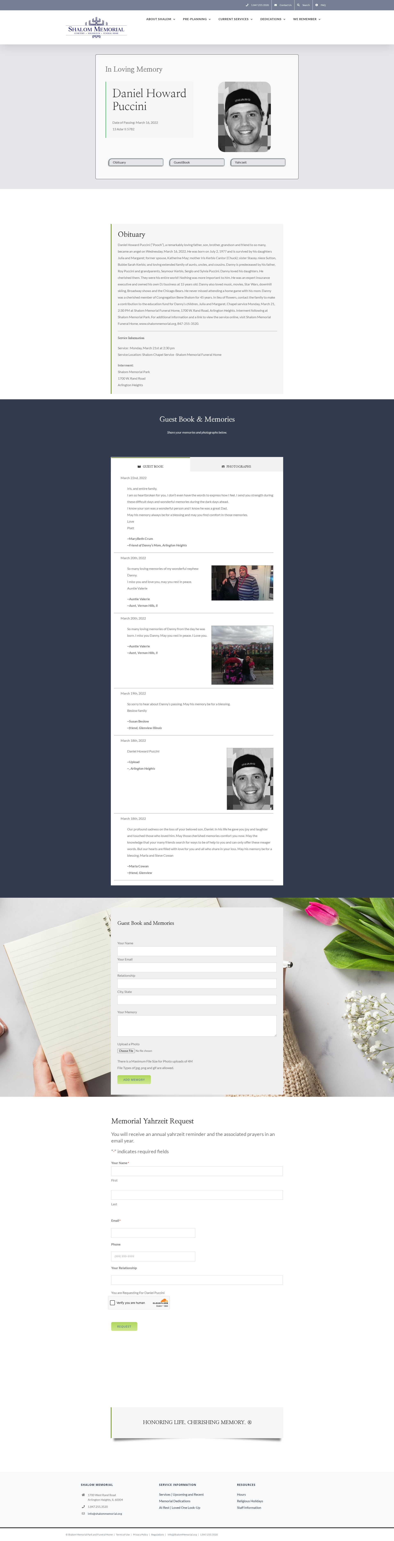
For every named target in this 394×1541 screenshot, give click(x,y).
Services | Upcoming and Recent (181, 1494)
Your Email (125, 959)
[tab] (150, 464)
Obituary (119, 162)
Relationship (126, 975)
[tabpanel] (197, 678)
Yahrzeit (241, 162)
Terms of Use (123, 1534)
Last (114, 1204)
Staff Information (249, 1507)
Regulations (157, 1534)
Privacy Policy (140, 1534)
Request (124, 1326)
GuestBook (182, 162)
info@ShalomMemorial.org (182, 1534)
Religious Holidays (250, 1501)
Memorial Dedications (174, 1501)
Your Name (125, 943)
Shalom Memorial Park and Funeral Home (90, 1534)
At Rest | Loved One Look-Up (179, 1507)
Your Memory (127, 1012)
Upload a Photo (128, 1044)
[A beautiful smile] (244, 85)
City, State (124, 992)
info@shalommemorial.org (105, 1513)
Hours (241, 1494)
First (114, 1180)
